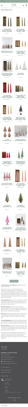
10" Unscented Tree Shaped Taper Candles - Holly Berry (7, 96)
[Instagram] (15, 400)
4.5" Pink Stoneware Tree (7, 250)
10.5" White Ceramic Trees (20, 74)
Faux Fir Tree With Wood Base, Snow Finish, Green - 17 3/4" (20, 118)
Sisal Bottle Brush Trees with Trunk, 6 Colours (7, 52)
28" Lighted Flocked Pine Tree (7, 206)
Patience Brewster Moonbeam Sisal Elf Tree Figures (20, 162)
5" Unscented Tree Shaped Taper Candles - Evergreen (21, 96)
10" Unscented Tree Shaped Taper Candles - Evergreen (7, 30)
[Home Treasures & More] (14, 5)
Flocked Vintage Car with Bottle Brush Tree (20, 140)
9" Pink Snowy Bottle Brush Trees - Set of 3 (7, 184)
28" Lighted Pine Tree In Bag (20, 206)
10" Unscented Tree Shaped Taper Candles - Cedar (20, 30)
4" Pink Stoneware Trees (7, 140)
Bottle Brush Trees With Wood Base (7, 272)
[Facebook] (13, 400)
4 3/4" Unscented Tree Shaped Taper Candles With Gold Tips (20, 228)
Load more (14, 281)
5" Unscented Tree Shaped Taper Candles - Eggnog (20, 52)
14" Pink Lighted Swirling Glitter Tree (7, 228)
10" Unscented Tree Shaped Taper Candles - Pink (20, 184)
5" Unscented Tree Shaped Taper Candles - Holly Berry (7, 162)
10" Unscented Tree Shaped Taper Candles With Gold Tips (7, 74)
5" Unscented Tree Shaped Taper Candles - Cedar (20, 273)
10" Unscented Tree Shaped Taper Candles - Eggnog (7, 118)
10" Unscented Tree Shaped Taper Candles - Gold (20, 251)
